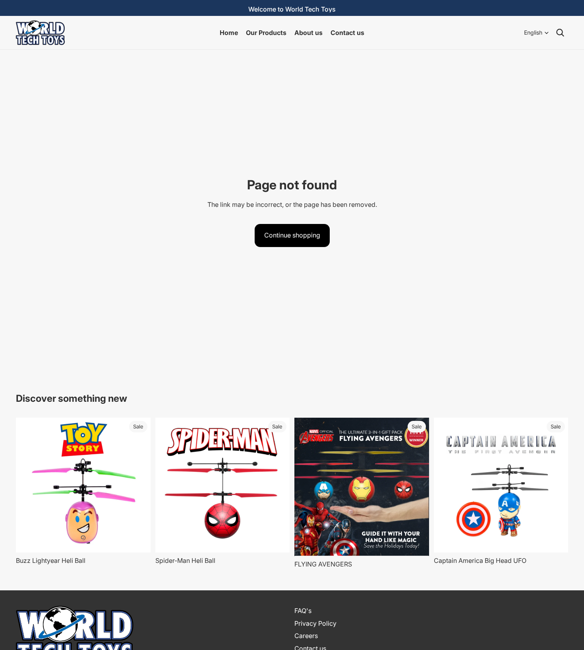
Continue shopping (292, 235)
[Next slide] (139, 485)
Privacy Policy (315, 623)
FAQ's (302, 611)
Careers (306, 636)
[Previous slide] (28, 485)
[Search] (560, 32)
